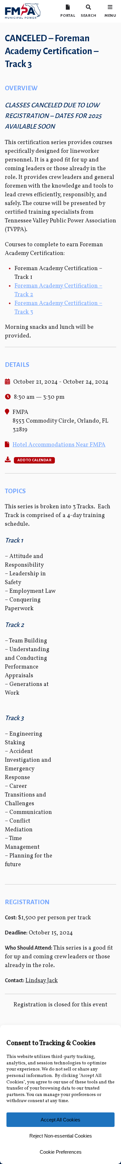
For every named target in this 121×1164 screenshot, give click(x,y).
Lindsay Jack (41, 981)
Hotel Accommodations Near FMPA (59, 445)
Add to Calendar (34, 460)
